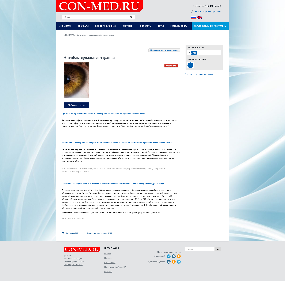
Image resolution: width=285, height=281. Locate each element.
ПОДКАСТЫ (145, 26)
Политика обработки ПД (115, 267)
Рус (192, 17)
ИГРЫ (161, 26)
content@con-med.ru (73, 264)
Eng (198, 17)
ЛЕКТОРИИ (128, 26)
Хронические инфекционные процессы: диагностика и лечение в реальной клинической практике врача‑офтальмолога (117, 142)
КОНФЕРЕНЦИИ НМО (105, 26)
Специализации (92, 35)
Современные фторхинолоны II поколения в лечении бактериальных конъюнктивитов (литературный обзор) (113, 183)
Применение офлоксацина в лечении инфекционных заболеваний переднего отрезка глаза (103, 113)
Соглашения (109, 262)
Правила (108, 258)
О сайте (107, 253)
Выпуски (80, 35)
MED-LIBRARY (65, 26)
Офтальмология (107, 35)
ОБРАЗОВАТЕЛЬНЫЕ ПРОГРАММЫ (210, 26)
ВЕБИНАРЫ (83, 26)
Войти (198, 11)
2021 (193, 52)
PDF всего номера (76, 105)
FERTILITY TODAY (178, 26)
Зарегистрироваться (212, 11)
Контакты (108, 271)
